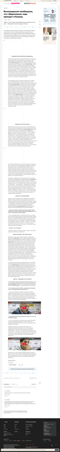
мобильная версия (28, 440)
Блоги (4, 427)
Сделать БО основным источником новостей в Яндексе (22, 368)
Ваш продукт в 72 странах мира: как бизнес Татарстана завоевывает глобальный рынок (49, 38)
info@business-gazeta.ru (47, 427)
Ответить (6, 406)
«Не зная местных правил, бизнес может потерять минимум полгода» (49, 16)
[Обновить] (40, 383)
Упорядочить (33, 384)
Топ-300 (27, 434)
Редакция (5, 431)
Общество (6, 8)
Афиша (5, 424)
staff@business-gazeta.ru (47, 434)
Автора (16, 384)
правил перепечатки (34, 447)
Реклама (16, 431)
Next (55, 23)
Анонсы (16, 424)
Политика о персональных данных (30, 444)
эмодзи (8, 394)
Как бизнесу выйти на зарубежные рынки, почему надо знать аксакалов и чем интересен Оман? (49, 20)
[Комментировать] (40, 22)
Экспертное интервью (31, 421)
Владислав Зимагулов (11, 360)
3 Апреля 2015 (6, 19)
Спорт (6, 421)
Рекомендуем (46, 35)
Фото (15, 427)
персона (45, 8)
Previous (44, 23)
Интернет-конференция (29, 424)
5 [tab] (50, 43)
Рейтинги (27, 427)
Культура (17, 421)
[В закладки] (40, 24)
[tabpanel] (49, 16)
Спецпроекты (28, 431)
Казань (5, 3)
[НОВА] (15, 3)
